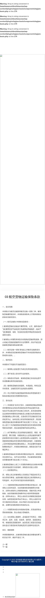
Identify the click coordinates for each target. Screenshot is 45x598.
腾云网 (31, 562)
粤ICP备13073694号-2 (19, 562)
